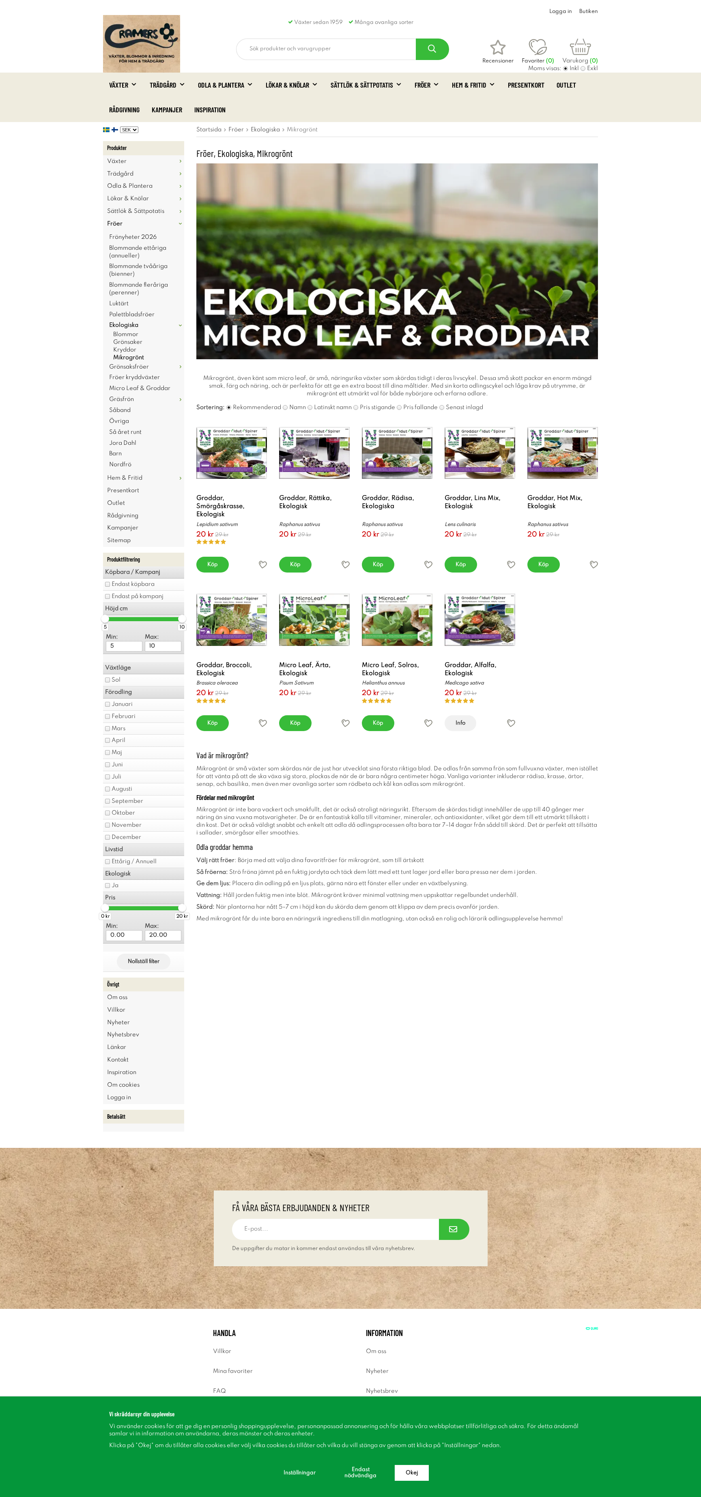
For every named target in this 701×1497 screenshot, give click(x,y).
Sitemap (119, 540)
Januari (122, 704)
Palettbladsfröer (132, 314)
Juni (117, 765)
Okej (412, 1473)
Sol (116, 680)
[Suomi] (116, 130)
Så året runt (125, 432)
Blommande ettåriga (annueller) (137, 252)
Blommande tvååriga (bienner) (138, 270)
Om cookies (123, 1085)
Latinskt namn (333, 407)
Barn (115, 454)
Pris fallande (420, 407)
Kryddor (124, 350)
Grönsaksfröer (129, 367)
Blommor (125, 334)
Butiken (588, 11)
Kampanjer (167, 109)
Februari (123, 716)
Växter (118, 84)
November (127, 825)
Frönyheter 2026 (133, 237)
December (126, 837)
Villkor (116, 1010)
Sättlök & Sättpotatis (362, 84)
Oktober (123, 813)
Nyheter (118, 1022)
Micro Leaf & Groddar (139, 388)
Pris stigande (377, 407)
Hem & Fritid (469, 84)
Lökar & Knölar (287, 84)
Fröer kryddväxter (134, 377)
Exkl (592, 68)
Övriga (119, 421)
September (127, 801)
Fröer (422, 84)
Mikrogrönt (128, 357)
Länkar (116, 1047)
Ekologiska (123, 325)
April (118, 740)
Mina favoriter (233, 1371)
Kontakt (118, 1060)
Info (460, 723)
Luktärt (119, 304)
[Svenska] (107, 130)
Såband (120, 410)
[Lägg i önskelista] (263, 564)
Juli (116, 777)
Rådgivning (124, 109)
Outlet (566, 84)
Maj (117, 752)
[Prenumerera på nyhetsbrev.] (454, 1229)
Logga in (560, 11)
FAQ (219, 1391)
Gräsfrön (121, 399)
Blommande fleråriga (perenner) (138, 289)
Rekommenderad (257, 407)
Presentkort (526, 84)
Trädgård (163, 84)
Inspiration (210, 109)
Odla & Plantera (221, 84)
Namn (297, 407)
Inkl (574, 68)
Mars (118, 728)
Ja (115, 885)
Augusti (122, 789)
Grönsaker (127, 342)
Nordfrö (120, 465)
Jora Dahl (122, 443)
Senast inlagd (464, 407)
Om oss (117, 997)
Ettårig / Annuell (134, 861)
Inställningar (300, 1473)
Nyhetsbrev (123, 1035)
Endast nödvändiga (360, 1472)
